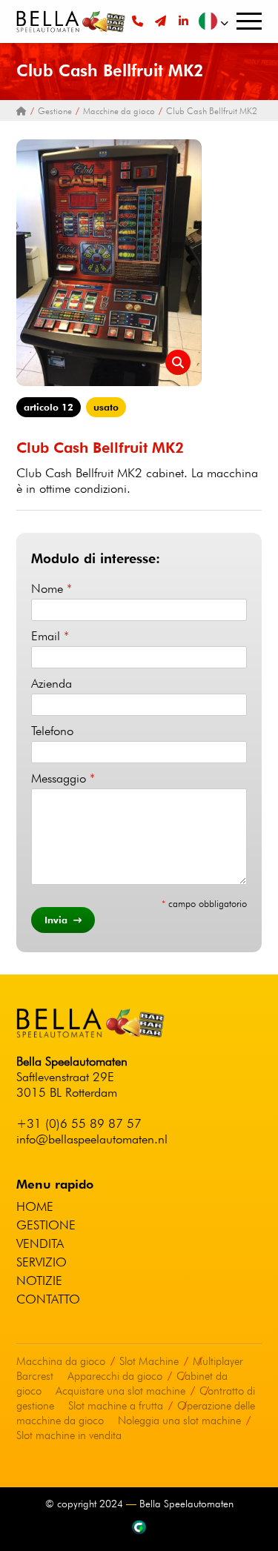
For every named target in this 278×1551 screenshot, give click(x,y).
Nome (51, 588)
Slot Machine (149, 1361)
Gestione (46, 1225)
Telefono (52, 730)
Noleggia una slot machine (179, 1420)
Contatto (48, 1299)
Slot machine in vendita (69, 1435)
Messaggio (63, 778)
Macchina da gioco (60, 1361)
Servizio (41, 1262)
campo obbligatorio (204, 903)
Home (34, 1206)
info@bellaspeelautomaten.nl (92, 1139)
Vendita (40, 1243)
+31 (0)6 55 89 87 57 (79, 1123)
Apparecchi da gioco (114, 1376)
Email (50, 635)
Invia (57, 920)
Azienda (51, 683)
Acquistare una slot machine (120, 1391)
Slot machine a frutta (115, 1405)
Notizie (39, 1280)
